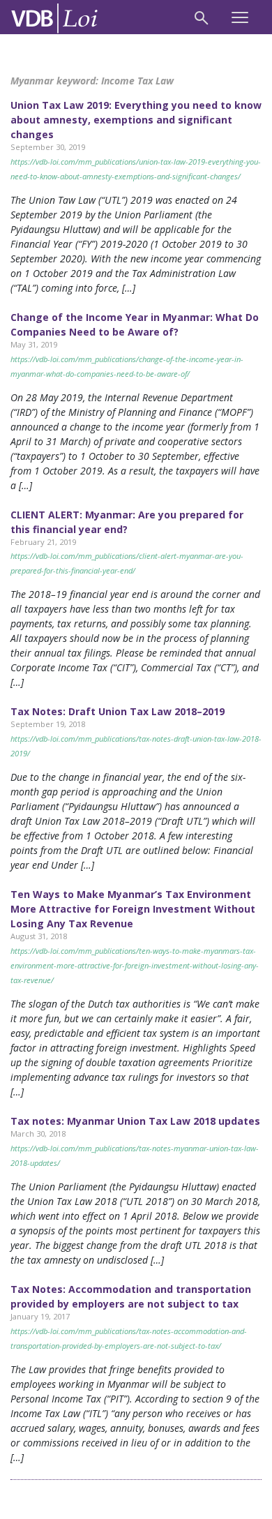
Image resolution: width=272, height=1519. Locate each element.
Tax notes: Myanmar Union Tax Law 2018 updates (135, 1121)
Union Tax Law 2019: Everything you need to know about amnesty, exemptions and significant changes (136, 119)
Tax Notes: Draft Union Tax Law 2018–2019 (117, 711)
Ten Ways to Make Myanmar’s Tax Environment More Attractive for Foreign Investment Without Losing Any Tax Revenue (132, 909)
